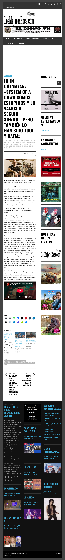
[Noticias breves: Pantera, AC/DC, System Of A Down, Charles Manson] (9, 343)
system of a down (23, 362)
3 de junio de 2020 (9, 154)
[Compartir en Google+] (35, 154)
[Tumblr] (51, 4)
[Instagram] (39, 4)
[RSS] (48, 4)
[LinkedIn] (42, 4)
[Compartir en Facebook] (30, 154)
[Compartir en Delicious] (35, 156)
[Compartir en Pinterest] (27, 156)
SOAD (17, 362)
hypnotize (11, 361)
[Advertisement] (32, 60)
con (31, 502)
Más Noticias (7, 76)
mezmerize (23, 361)
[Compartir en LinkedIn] (32, 156)
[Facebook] (36, 4)
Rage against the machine (10, 362)
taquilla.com (45, 130)
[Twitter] (54, 4)
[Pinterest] (45, 4)
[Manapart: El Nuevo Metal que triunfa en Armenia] (31, 335)
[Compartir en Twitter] (32, 154)
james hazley (17, 361)
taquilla (43, 149)
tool (5, 364)
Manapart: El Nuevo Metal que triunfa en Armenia (31, 340)
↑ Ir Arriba (58, 553)
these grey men (31, 362)
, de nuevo (31, 504)
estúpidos (6, 361)
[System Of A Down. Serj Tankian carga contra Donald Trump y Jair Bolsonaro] (20, 335)
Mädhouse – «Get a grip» (52, 434)
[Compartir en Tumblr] (30, 156)
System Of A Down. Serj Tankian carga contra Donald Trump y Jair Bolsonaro (19, 342)
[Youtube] (57, 4)
